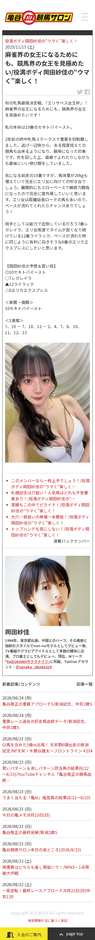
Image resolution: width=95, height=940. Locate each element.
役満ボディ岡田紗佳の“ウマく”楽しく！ (41, 41)
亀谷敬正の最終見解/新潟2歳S (29, 832)
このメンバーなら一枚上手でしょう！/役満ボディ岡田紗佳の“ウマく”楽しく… (50, 483)
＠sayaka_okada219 (34, 666)
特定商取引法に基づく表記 (47, 920)
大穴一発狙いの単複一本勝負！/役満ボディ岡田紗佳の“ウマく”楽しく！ (50, 520)
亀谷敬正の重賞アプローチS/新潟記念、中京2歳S (47, 704)
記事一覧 (85, 684)
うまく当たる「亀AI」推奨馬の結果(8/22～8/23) (46, 797)
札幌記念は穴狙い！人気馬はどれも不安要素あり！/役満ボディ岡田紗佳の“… (49, 496)
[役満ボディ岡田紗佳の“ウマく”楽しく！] (47, 403)
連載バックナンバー (71, 541)
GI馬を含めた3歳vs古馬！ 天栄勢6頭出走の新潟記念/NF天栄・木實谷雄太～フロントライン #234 (47, 748)
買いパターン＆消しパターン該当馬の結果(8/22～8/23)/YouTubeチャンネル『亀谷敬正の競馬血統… (46, 774)
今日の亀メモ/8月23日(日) (26, 815)
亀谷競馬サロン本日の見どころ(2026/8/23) (41, 850)
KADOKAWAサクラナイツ (27, 661)
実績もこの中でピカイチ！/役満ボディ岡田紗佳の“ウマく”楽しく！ (50, 508)
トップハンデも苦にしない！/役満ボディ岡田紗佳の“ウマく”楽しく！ (50, 532)
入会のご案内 (28, 934)
